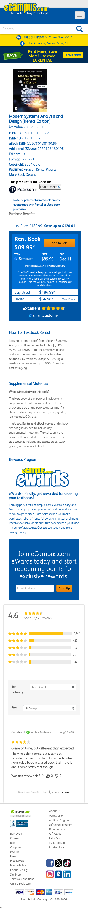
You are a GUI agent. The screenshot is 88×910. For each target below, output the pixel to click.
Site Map (15, 874)
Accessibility (56, 815)
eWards (14, 852)
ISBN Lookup (57, 842)
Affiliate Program (59, 820)
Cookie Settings (19, 870)
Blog (13, 842)
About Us (54, 811)
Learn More (48, 187)
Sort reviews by (17, 689)
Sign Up (64, 588)
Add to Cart (59, 243)
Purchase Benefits (22, 214)
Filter (14, 707)
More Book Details (22, 174)
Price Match (17, 861)
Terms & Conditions (22, 879)
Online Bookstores (21, 883)
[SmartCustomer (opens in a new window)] (43, 315)
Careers (14, 838)
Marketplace (56, 847)
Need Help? (28, 899)
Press (13, 856)
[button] (44, 634)
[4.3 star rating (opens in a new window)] (53, 308)
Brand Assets (57, 829)
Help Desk (55, 838)
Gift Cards (55, 833)
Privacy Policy (18, 865)
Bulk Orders (17, 833)
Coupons (15, 847)
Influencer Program (60, 824)
